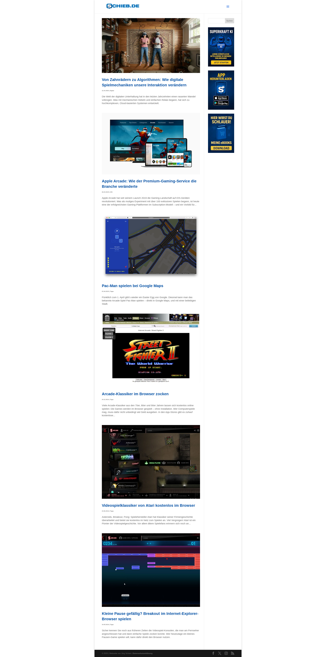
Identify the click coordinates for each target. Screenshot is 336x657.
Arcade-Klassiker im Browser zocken (135, 394)
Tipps (112, 291)
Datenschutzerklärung (143, 653)
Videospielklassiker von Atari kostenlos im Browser (148, 505)
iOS (111, 192)
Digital (112, 90)
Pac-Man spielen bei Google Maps (132, 286)
